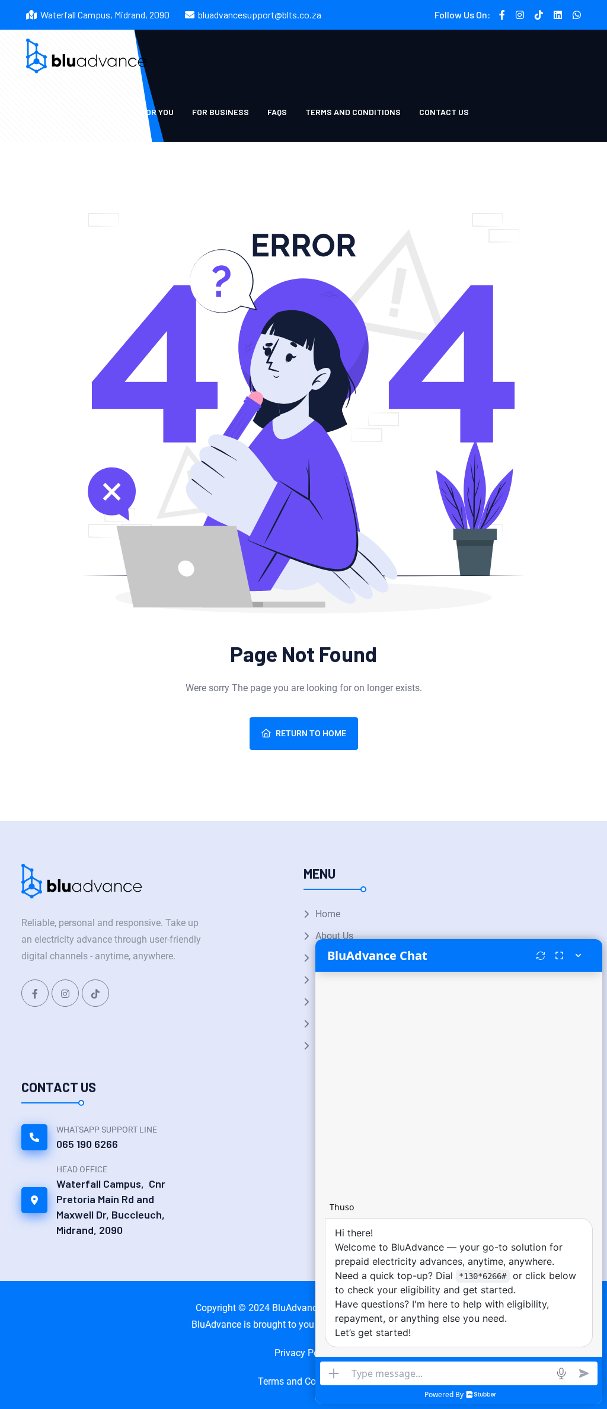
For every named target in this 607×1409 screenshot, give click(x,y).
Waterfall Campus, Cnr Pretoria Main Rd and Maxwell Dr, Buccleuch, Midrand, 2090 (110, 1206)
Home (327, 914)
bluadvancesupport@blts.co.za (259, 14)
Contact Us (444, 112)
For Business (220, 112)
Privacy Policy (303, 1353)
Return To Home (311, 733)
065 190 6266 (87, 1143)
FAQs (277, 112)
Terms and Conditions (353, 112)
